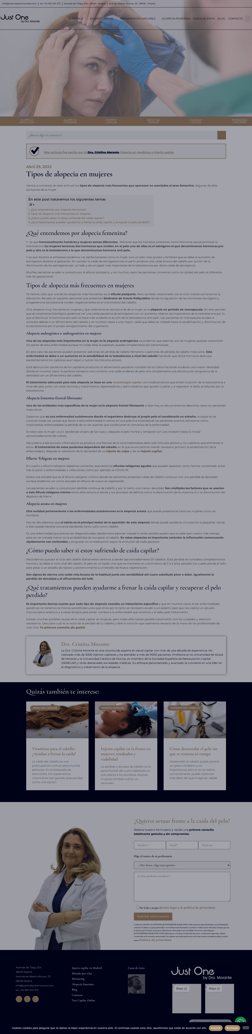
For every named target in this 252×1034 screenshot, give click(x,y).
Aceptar (216, 1027)
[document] (126, 517)
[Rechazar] (246, 1027)
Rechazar (232, 1027)
